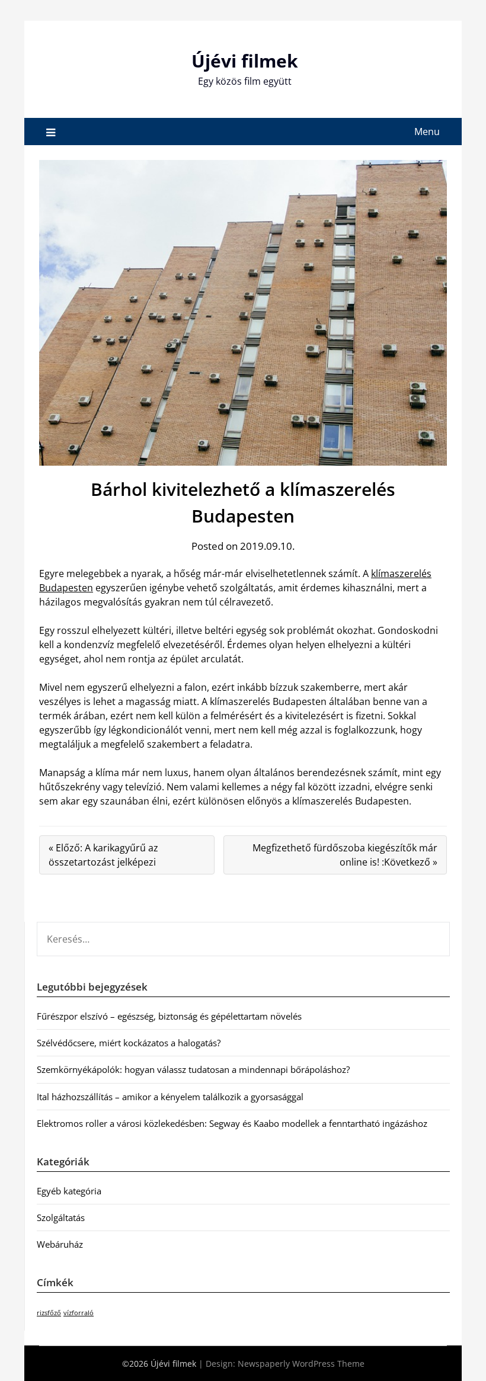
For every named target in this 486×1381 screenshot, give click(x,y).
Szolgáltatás (61, 1217)
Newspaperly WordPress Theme (301, 1363)
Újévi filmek (244, 61)
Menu (427, 131)
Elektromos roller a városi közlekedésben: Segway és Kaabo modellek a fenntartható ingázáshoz (232, 1123)
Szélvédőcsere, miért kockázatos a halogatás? (128, 1043)
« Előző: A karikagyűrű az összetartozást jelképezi (103, 855)
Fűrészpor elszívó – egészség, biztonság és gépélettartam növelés (169, 1016)
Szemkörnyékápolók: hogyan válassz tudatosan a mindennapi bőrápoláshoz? (193, 1069)
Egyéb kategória (69, 1191)
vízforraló (78, 1313)
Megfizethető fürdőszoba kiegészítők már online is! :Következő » (344, 855)
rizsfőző (49, 1313)
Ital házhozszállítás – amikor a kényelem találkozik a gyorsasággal (170, 1097)
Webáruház (60, 1244)
